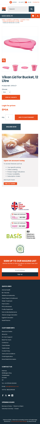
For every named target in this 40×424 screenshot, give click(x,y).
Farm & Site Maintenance (9, 312)
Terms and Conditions (8, 354)
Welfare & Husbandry (8, 295)
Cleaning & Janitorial (12, 20)
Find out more (10, 184)
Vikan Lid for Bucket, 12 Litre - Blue (13, 21)
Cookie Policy (6, 351)
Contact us (5, 342)
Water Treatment (7, 301)
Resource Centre (7, 331)
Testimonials (5, 348)
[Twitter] (6, 396)
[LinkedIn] (12, 396)
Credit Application (7, 356)
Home (3, 20)
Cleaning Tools (24, 20)
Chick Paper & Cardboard (10, 298)
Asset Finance (6, 320)
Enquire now (11, 127)
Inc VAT (21, 2)
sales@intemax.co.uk (12, 386)
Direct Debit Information (9, 359)
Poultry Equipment (7, 309)
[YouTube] (9, 396)
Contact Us (36, 2)
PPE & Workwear (7, 306)
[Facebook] (3, 396)
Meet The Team (6, 340)
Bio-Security (5, 293)
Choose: (5, 89)
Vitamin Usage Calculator (9, 315)
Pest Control (5, 304)
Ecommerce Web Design (19, 421)
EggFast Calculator (7, 318)
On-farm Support (7, 337)
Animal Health (6, 290)
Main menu (6, 16)
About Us (4, 334)
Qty (3, 117)
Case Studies (6, 345)
